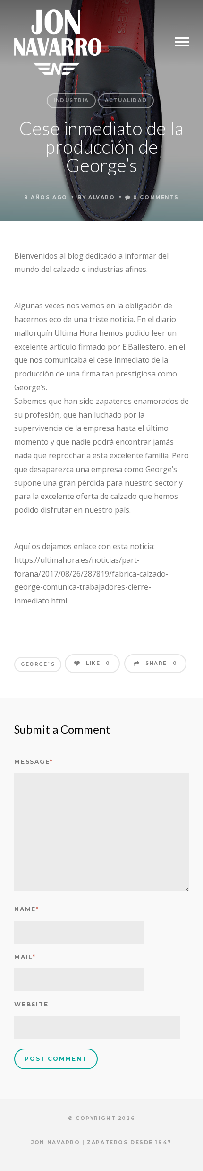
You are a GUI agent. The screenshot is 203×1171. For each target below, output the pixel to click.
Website (31, 1004)
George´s (38, 664)
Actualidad (126, 100)
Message (33, 761)
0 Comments (155, 197)
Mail (25, 957)
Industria (71, 100)
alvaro (101, 197)
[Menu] (182, 42)
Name (26, 909)
